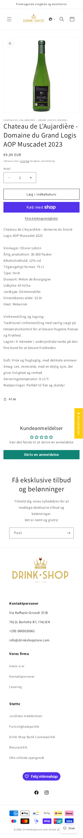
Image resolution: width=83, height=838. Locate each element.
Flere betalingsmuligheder (41, 218)
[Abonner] (68, 533)
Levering (24, 160)
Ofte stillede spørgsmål (26, 758)
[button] (9, 19)
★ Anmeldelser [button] (79, 423)
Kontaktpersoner (22, 676)
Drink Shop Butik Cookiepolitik (32, 737)
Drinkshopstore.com (35, 829)
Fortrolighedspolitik (24, 726)
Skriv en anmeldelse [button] (41, 454)
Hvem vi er (17, 666)
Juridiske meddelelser (26, 716)
